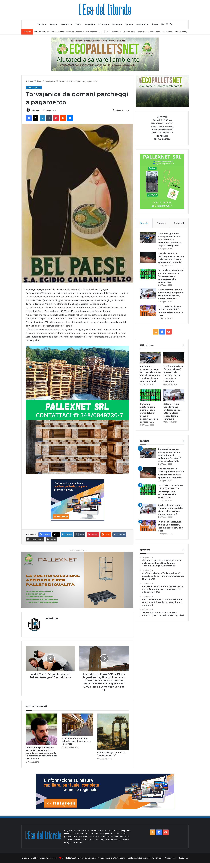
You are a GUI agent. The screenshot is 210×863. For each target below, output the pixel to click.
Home (30, 81)
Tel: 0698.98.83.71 (113, 839)
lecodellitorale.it (69, 858)
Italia (78, 24)
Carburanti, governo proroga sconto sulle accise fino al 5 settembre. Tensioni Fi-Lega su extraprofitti (170, 239)
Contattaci (167, 32)
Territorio (65, 24)
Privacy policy (181, 32)
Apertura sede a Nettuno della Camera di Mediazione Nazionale (76, 741)
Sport (128, 24)
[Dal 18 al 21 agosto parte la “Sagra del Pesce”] (113, 732)
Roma (52, 24)
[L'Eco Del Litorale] (105, 10)
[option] (162, 91)
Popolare (161, 223)
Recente (144, 223)
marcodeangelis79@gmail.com (111, 858)
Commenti (179, 223)
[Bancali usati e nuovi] (105, 54)
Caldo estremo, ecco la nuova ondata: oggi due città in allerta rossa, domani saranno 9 (72, 32)
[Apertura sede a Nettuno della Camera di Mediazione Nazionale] (77, 725)
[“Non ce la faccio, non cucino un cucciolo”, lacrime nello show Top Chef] (148, 310)
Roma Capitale (49, 81)
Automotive (142, 24)
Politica (116, 24)
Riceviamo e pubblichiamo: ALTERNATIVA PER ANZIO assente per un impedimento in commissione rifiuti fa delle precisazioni (41, 753)
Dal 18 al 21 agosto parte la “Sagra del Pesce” (111, 754)
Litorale (40, 24)
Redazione (116, 32)
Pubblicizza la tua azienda (149, 32)
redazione (35, 110)
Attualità (89, 24)
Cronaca (102, 24)
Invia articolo (129, 32)
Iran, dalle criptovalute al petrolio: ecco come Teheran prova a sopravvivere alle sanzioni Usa (171, 276)
